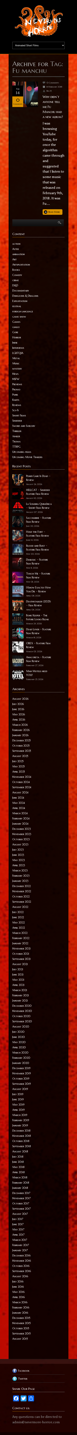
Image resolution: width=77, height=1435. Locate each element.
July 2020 (18, 1031)
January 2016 (20, 1312)
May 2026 (18, 714)
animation (18, 254)
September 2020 (22, 1021)
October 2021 (20, 953)
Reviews (16, 405)
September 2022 (21, 901)
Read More (54, 212)
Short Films (19, 415)
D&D (15, 285)
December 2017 (21, 1193)
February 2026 (21, 730)
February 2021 (20, 995)
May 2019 (18, 1104)
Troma (16, 441)
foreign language (22, 311)
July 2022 (18, 912)
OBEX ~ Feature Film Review (38, 645)
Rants (15, 400)
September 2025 (21, 751)
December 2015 (21, 1318)
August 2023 (20, 844)
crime (15, 280)
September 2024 (21, 787)
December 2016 (21, 1255)
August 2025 (20, 756)
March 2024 (20, 813)
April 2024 (18, 808)
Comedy (17, 275)
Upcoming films (21, 452)
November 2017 (21, 1198)
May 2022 (18, 922)
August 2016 (20, 1276)
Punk (15, 394)
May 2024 (18, 803)
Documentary (20, 290)
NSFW (15, 379)
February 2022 (20, 938)
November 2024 (21, 777)
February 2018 (20, 1182)
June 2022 (18, 917)
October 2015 (20, 1328)
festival (16, 306)
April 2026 (18, 719)
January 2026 (20, 735)
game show (19, 316)
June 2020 (18, 1037)
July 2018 (17, 1156)
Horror (16, 337)
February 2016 (20, 1307)
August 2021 (20, 964)
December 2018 (21, 1130)
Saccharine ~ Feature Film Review (38, 519)
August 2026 (20, 698)
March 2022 (19, 933)
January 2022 (20, 943)
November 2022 (21, 891)
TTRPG (16, 446)
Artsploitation (21, 264)
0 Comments (53, 83)
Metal (16, 358)
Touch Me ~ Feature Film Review (38, 575)
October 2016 (21, 1266)
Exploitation (19, 301)
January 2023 (20, 881)
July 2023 (18, 849)
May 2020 (19, 1042)
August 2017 (20, 1214)
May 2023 (18, 860)
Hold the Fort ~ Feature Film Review (37, 533)
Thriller (16, 431)
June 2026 (18, 709)
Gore (15, 332)
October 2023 (21, 839)
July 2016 (18, 1281)
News (15, 374)
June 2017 (18, 1224)
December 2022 (21, 886)
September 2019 (21, 1083)
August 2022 (20, 907)
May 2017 (18, 1229)
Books (16, 269)
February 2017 (20, 1245)
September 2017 (21, 1208)
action (16, 243)
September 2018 (21, 1146)
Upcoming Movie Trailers (27, 457)
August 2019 (20, 1089)
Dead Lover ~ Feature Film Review (38, 631)
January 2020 (20, 1063)
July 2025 (18, 761)
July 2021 (17, 969)
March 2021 (19, 990)
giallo (16, 327)
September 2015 (21, 1333)
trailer (16, 436)
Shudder (17, 420)
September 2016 (21, 1271)
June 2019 (18, 1099)
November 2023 (21, 834)
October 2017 (20, 1203)
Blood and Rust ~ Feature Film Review (37, 547)
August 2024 (20, 792)
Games (16, 321)
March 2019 (19, 1115)
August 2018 (20, 1151)
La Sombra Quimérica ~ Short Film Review (39, 505)
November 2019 (21, 1073)
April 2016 (18, 1297)
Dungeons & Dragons (25, 295)
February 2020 (21, 1057)
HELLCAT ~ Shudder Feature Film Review (38, 492)
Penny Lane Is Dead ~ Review (38, 478)
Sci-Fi (15, 410)
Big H (49, 91)
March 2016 (19, 1302)
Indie (15, 342)
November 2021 (21, 948)
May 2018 (18, 1167)
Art (14, 259)
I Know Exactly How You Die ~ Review (38, 589)
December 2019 (21, 1068)
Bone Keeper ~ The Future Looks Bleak (37, 617)
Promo (16, 389)
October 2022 (21, 896)
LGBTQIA (17, 353)
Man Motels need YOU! (36, 673)
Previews (17, 384)
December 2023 (21, 829)
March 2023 (20, 870)
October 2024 (21, 782)
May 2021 (18, 979)
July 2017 (17, 1219)
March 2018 (19, 1177)
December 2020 (22, 1005)
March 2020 (20, 1052)
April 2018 (18, 1172)
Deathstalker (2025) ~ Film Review (38, 603)
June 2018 (18, 1162)
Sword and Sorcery (23, 426)
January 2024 (20, 823)
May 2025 (18, 766)
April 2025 (18, 771)
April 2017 (18, 1234)
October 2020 (21, 1016)
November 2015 (21, 1323)
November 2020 (22, 1011)
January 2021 (20, 1000)
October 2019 (20, 1078)
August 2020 (20, 1026)
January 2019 (20, 1125)
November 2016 (21, 1260)
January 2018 (20, 1188)
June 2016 (18, 1286)
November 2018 (21, 1136)
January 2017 (20, 1250)
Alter (15, 249)
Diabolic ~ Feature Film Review (37, 561)
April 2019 (18, 1110)
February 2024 (21, 818)
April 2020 (19, 1047)
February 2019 (20, 1120)
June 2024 (18, 797)
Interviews (18, 348)
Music (16, 363)
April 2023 (18, 865)
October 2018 (20, 1141)
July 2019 (17, 1094)
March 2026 (20, 725)
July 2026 (18, 704)
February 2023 (21, 875)
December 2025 (21, 740)
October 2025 (21, 745)
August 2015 (20, 1338)
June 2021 (18, 974)
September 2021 (21, 959)
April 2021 (18, 985)
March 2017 (19, 1240)
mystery (17, 368)
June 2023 (18, 855)
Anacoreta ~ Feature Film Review (38, 659)
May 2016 (18, 1292)
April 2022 (18, 927)
